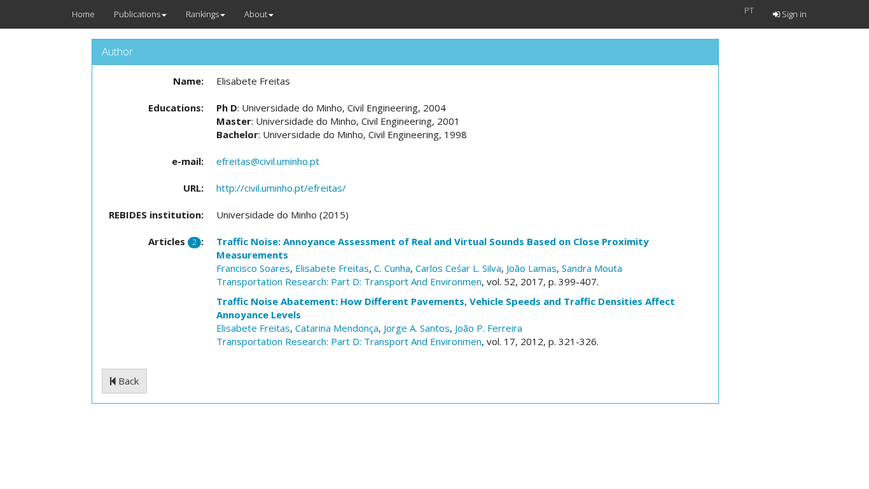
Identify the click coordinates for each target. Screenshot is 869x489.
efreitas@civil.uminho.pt (267, 161)
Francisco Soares (253, 268)
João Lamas (531, 268)
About (255, 14)
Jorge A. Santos (417, 328)
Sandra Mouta (592, 268)
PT (749, 10)
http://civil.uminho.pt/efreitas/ (281, 187)
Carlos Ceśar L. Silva (458, 268)
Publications (137, 14)
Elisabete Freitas (332, 268)
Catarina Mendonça (337, 328)
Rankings (202, 14)
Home (83, 14)
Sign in (793, 14)
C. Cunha (392, 268)
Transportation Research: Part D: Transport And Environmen (349, 281)
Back (127, 380)
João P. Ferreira (488, 328)
